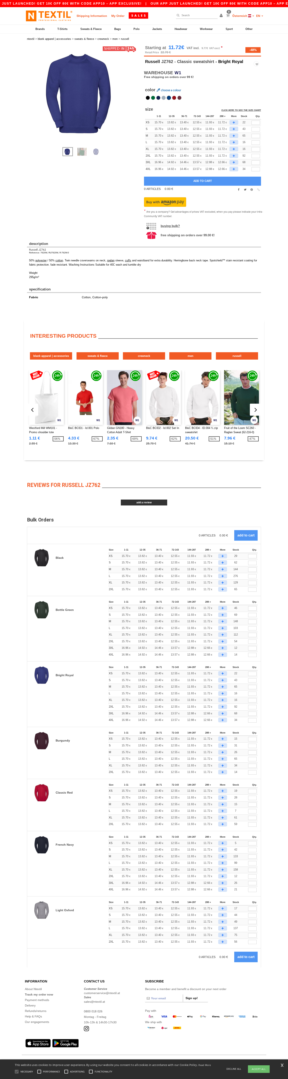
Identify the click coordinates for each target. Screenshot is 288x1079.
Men (190, 355)
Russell (152, 61)
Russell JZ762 (37, 249)
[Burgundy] (179, 98)
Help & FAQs (33, 1016)
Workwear (206, 29)
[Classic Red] (174, 98)
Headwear (181, 29)
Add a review (144, 502)
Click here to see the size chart (241, 110)
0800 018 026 (93, 1011)
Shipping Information (92, 15)
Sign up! (192, 998)
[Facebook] (238, 190)
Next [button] (87, 98)
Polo (136, 29)
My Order (117, 15)
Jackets (157, 29)
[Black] (148, 98)
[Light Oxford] (163, 98)
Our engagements (37, 1022)
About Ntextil (33, 989)
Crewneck (144, 355)
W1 (178, 72)
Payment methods (37, 1000)
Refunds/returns (35, 1011)
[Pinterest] (251, 190)
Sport (229, 29)
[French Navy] (158, 98)
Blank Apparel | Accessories (51, 355)
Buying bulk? (170, 226)
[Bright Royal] (169, 98)
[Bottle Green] (153, 98)
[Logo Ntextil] (49, 15)
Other (249, 29)
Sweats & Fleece (91, 29)
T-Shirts (62, 29)
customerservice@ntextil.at (102, 993)
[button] (222, 15)
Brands (40, 29)
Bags (117, 29)
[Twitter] (245, 190)
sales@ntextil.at (94, 1001)
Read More (204, 1065)
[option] (84, 93)
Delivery (30, 1005)
